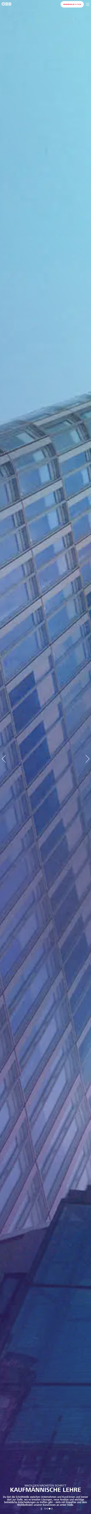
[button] (87, 757)
